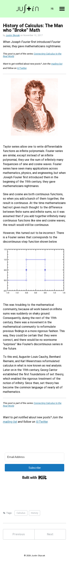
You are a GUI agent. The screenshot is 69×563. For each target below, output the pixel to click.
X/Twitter (21, 68)
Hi (52, 8)
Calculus (21, 513)
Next (50, 534)
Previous (19, 534)
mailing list (56, 63)
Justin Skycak (13, 35)
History (34, 513)
